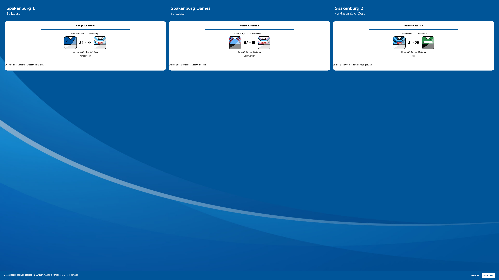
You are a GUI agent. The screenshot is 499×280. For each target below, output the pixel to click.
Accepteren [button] (488, 275)
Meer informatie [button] (71, 275)
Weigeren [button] (475, 275)
